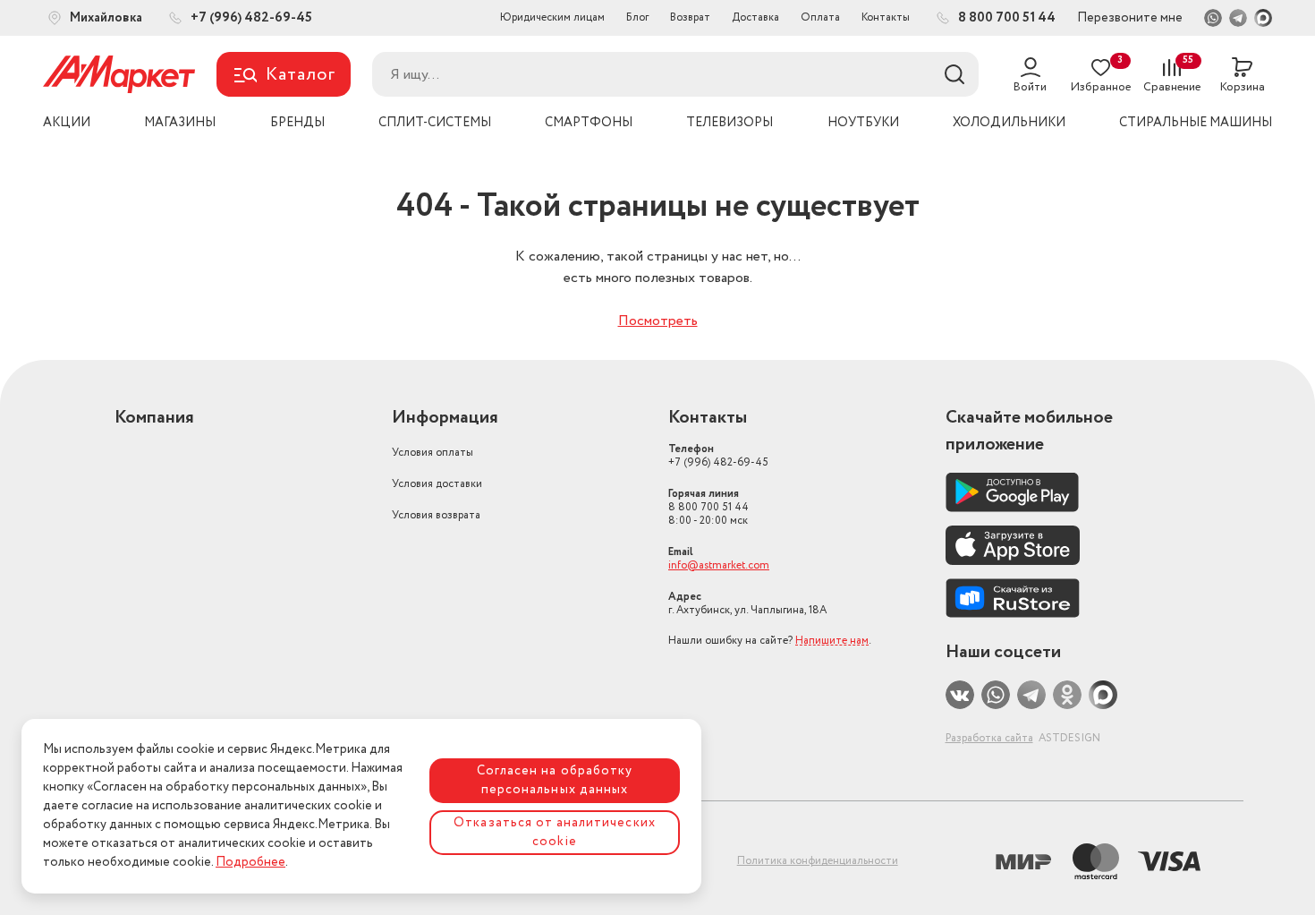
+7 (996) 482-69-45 (718, 455)
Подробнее (250, 862)
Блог (637, 17)
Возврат (690, 17)
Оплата (820, 17)
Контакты (885, 17)
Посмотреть (658, 321)
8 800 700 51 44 (708, 507)
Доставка (755, 17)
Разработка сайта (989, 738)
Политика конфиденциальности (817, 860)
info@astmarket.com (718, 565)
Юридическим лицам (552, 17)
